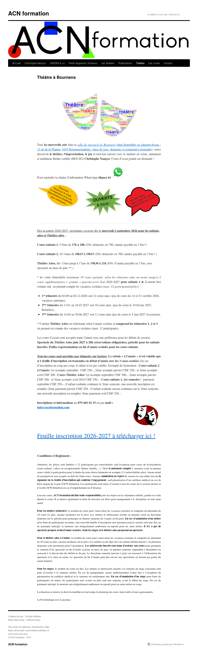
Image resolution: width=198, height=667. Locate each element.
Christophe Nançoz (35, 63)
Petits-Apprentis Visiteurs (83, 63)
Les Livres (154, 63)
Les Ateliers (107, 63)
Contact (168, 63)
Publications (125, 63)
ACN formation (28, 13)
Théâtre (140, 63)
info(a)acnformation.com (53, 407)
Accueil (16, 63)
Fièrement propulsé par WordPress (167, 644)
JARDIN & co (57, 63)
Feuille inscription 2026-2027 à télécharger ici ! (96, 435)
